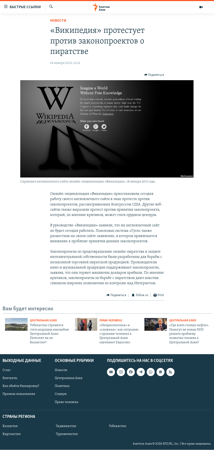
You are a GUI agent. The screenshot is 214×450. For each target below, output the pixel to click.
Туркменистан (67, 434)
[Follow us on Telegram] (141, 372)
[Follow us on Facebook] (131, 372)
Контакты (10, 378)
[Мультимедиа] (201, 7)
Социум (60, 394)
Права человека (110, 320)
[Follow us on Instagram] (121, 372)
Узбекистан (117, 426)
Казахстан (10, 426)
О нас (7, 370)
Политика (62, 386)
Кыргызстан (12, 434)
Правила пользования (19, 394)
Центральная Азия (43, 320)
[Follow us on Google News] (160, 372)
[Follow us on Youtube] (111, 372)
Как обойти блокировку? (21, 386)
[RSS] (170, 372)
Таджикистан (66, 426)
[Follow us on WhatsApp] (151, 372)
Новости (58, 21)
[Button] (154, 75)
